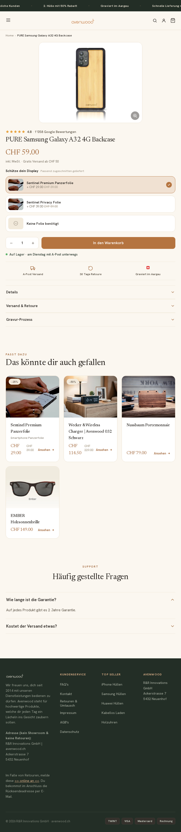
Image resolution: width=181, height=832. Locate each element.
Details (12, 292)
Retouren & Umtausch (68, 703)
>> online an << (27, 781)
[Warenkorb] (172, 20)
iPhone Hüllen (112, 684)
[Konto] (163, 20)
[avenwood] (83, 20)
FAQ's (64, 684)
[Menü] (8, 20)
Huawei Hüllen (112, 703)
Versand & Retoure (22, 306)
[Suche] (154, 20)
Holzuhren (109, 722)
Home (10, 35)
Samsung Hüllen (114, 694)
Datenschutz (69, 732)
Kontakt (66, 694)
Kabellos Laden (113, 713)
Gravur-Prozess (19, 319)
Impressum (68, 713)
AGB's (64, 722)
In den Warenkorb (108, 243)
